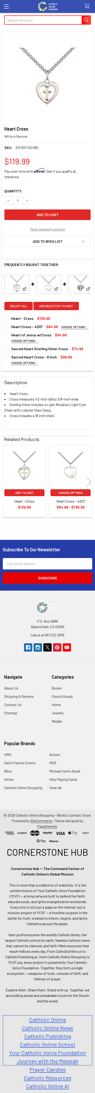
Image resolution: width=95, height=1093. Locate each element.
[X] (47, 647)
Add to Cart (24, 493)
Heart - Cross (22, 318)
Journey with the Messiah (47, 1061)
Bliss (8, 771)
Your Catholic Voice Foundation (47, 1052)
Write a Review (16, 136)
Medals (57, 721)
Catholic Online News (47, 1027)
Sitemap (10, 713)
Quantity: (13, 191)
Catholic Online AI (47, 1086)
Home (56, 704)
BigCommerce (41, 820)
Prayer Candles (48, 1069)
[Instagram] (38, 647)
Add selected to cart (56, 306)
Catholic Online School (47, 1044)
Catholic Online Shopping (23, 787)
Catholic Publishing (47, 1036)
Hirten (9, 779)
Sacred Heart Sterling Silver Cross (39, 348)
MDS (52, 763)
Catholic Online (47, 1019)
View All (55, 787)
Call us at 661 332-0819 (47, 635)
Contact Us (12, 704)
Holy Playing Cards (63, 779)
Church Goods (62, 696)
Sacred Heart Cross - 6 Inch (34, 357)
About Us (11, 688)
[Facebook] (28, 647)
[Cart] (88, 6)
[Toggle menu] (6, 6)
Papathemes (47, 826)
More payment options (47, 229)
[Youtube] (67, 647)
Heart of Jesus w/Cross (31, 335)
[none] (47, 77)
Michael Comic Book (64, 771)
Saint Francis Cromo (20, 763)
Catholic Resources (47, 1077)
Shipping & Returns (19, 696)
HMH (7, 754)
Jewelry (58, 713)
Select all (18, 306)
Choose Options (73, 327)
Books (57, 688)
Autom (54, 754)
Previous (6, 482)
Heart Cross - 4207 (27, 326)
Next (89, 482)
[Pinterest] (57, 647)
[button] (47, 241)
